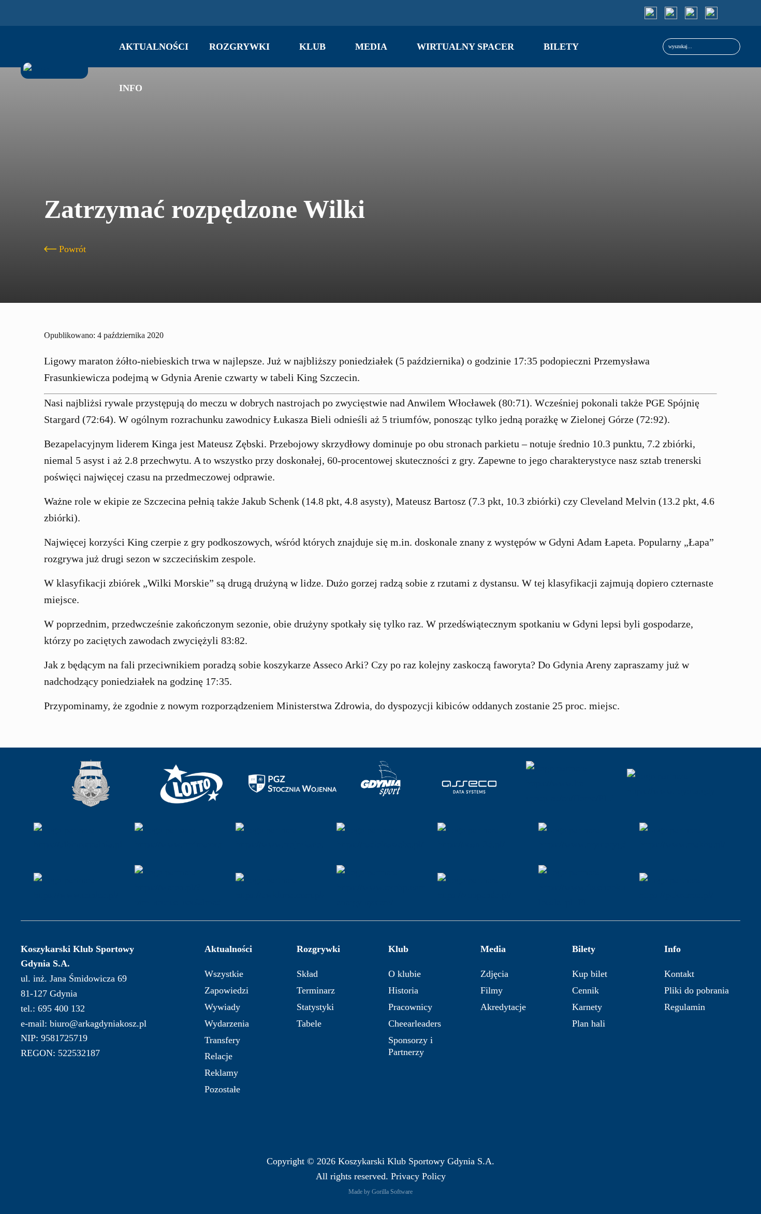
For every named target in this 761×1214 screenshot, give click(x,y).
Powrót (72, 249)
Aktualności (153, 46)
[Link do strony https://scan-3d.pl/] (481, 838)
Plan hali (588, 1023)
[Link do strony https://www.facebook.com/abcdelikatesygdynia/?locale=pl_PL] (582, 887)
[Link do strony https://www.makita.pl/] (683, 838)
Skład (307, 974)
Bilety (561, 46)
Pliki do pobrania (696, 990)
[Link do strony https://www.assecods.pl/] (469, 784)
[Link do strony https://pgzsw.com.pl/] (292, 784)
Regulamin (684, 1007)
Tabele (309, 1023)
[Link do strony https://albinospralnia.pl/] (78, 838)
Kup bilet (589, 974)
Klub (312, 46)
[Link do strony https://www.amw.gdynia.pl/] (91, 784)
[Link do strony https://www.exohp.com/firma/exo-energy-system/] (380, 887)
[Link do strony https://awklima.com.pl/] (280, 887)
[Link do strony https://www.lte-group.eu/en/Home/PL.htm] (570, 784)
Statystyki (315, 1007)
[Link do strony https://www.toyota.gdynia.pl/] (671, 784)
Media (371, 46)
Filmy (491, 990)
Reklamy (221, 1072)
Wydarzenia (226, 1023)
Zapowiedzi (226, 990)
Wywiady (222, 1007)
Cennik (585, 990)
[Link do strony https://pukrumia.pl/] (683, 887)
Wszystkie (223, 974)
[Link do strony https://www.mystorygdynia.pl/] (582, 838)
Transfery (222, 1040)
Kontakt (679, 974)
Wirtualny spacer (465, 46)
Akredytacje (503, 1007)
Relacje (218, 1056)
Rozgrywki (239, 46)
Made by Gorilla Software (380, 1191)
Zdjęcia (494, 974)
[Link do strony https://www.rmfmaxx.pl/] (179, 838)
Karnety (587, 1007)
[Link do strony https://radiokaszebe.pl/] (380, 838)
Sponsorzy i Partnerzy (410, 1046)
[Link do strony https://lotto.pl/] (192, 784)
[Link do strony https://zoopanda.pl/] (481, 887)
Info (130, 88)
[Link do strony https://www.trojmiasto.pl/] (280, 838)
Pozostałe (222, 1089)
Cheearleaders (414, 1023)
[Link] (651, 13)
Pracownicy (410, 1007)
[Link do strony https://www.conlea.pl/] (78, 887)
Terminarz (316, 990)
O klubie (404, 974)
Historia (403, 990)
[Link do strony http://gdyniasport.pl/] (381, 784)
